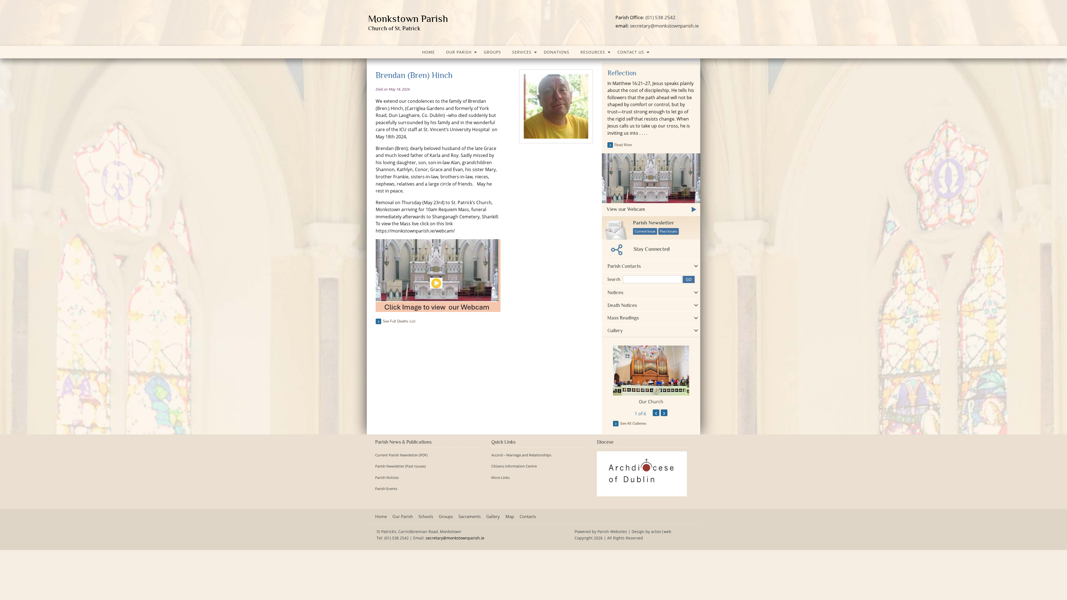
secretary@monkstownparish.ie (664, 25)
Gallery (493, 516)
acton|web (661, 531)
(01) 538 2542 (660, 17)
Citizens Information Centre (514, 466)
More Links (500, 477)
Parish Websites (612, 531)
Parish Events (386, 489)
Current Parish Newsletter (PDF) (401, 455)
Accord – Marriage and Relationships (521, 455)
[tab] (651, 266)
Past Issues (668, 231)
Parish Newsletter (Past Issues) (400, 466)
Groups (492, 52)
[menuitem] (428, 52)
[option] (651, 375)
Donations (556, 52)
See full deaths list (399, 321)
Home (428, 52)
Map (509, 516)
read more (623, 145)
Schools (425, 516)
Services (522, 52)
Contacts (528, 516)
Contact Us (630, 52)
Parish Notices (387, 477)
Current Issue (645, 231)
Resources (592, 52)
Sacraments (469, 516)
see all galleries (633, 423)
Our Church (651, 402)
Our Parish (459, 52)
